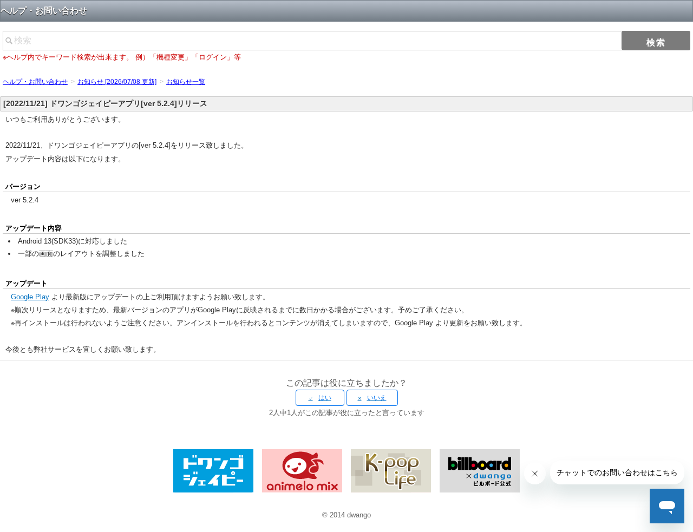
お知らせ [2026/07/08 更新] (116, 82)
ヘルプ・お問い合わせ (35, 82)
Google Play (30, 297)
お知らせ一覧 (185, 82)
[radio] (320, 398)
